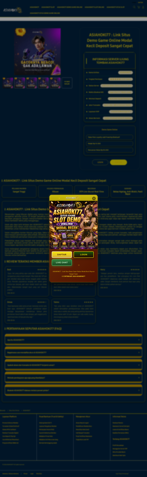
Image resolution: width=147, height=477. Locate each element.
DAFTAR (61, 254)
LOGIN (83, 254)
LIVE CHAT (62, 262)
